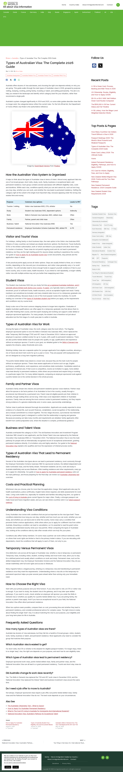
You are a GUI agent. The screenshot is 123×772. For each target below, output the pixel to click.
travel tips (95, 280)
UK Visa (105, 284)
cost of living (108, 225)
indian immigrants (107, 243)
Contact (110, 5)
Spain (76, 12)
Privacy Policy (66, 763)
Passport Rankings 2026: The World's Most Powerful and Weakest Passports (102, 140)
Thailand (97, 12)
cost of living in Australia (18, 497)
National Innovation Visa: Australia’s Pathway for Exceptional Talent (33, 714)
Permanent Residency (98, 262)
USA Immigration (109, 287)
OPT (98, 258)
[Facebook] (7, 79)
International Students (98, 251)
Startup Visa (95, 265)
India (42, 12)
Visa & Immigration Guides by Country (64, 757)
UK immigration (96, 284)
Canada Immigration (98, 217)
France (23, 12)
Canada (6, 12)
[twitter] (100, 65)
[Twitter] (107, 757)
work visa (106, 298)
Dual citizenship (97, 229)
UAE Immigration (106, 280)
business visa (112, 214)
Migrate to (95, 254)
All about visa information (17, 6)
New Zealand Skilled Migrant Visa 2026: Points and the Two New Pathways (103, 179)
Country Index (74, 5)
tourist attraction (97, 276)
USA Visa (107, 291)
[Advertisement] (61, 31)
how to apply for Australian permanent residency (54, 472)
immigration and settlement (100, 240)
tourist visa (108, 276)
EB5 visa (106, 229)
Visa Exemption (108, 295)
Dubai (15, 12)
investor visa (111, 251)
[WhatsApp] (19, 79)
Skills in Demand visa (70, 342)
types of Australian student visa (38, 298)
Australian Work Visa (59, 75)
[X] (11, 79)
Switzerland (86, 12)
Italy (49, 12)
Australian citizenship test (69, 475)
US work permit (96, 295)
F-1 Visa (114, 229)
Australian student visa (29, 75)
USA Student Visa (97, 291)
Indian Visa (107, 247)
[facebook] (94, 65)
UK (105, 12)
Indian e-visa (96, 243)
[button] (118, 5)
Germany (33, 12)
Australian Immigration (13, 75)
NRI (93, 258)
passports (105, 258)
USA (111, 12)
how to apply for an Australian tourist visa (31, 255)
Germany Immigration (98, 232)
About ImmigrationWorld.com (93, 5)
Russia (57, 12)
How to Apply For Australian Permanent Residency (26, 708)
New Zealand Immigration (108, 254)
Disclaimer (55, 763)
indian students (96, 247)
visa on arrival (96, 298)
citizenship (109, 217)
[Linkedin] (15, 79)
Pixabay (57, 166)
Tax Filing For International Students (102, 273)
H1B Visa (108, 236)
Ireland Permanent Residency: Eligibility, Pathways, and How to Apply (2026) (103, 164)
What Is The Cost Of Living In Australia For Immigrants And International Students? (38, 711)
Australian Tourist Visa (44, 75)
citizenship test (97, 225)
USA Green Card (97, 287)
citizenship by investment (99, 221)
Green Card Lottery (98, 236)
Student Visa (105, 265)
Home (64, 5)
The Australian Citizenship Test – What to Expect (26, 706)
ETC (4, 17)
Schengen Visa (112, 262)
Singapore (66, 12)
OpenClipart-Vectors (42, 166)
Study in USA (96, 269)
